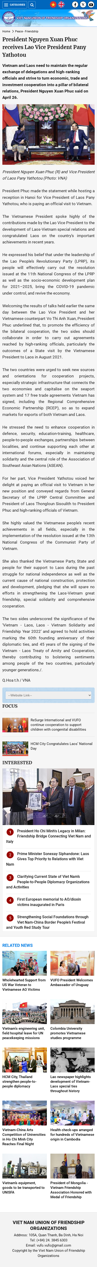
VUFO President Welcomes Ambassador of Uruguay (71, 982)
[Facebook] (75, 4)
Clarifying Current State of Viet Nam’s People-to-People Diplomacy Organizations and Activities (47, 881)
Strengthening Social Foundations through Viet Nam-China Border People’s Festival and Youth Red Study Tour (47, 922)
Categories (17, 4)
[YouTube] (91, 4)
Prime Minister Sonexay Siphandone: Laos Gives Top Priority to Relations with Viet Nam (47, 859)
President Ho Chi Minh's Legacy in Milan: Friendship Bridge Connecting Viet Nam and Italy (48, 836)
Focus (9, 706)
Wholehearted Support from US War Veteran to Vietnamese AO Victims (24, 985)
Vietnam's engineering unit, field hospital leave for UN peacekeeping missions (23, 1033)
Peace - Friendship (26, 31)
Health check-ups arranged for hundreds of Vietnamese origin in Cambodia (72, 1134)
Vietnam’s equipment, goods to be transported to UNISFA (23, 1187)
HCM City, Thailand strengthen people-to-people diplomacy (19, 1081)
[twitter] (83, 4)
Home (6, 31)
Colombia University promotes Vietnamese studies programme (67, 1033)
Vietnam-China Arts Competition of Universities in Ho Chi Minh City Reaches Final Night (24, 1137)
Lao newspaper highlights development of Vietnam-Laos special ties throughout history (70, 1084)
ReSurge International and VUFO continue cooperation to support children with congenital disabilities (58, 725)
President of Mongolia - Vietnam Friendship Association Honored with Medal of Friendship (71, 1190)
